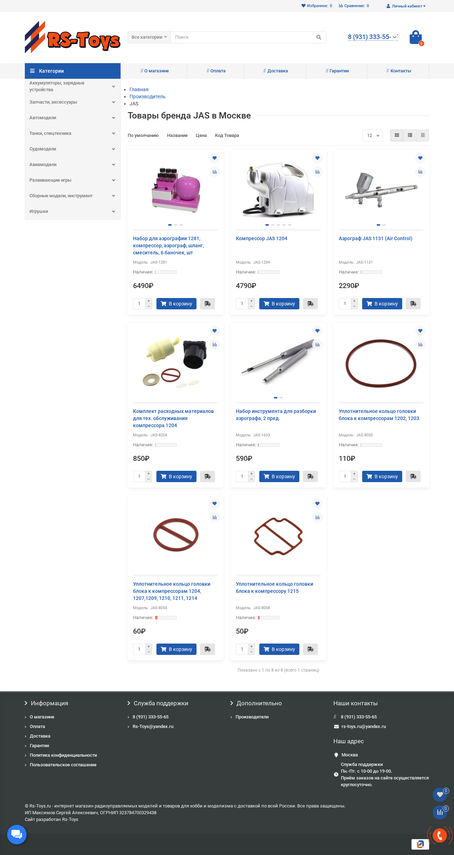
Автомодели (42, 117)
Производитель (147, 96)
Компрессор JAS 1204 (261, 238)
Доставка (277, 70)
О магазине (156, 70)
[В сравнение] (214, 171)
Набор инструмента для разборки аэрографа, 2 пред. (276, 414)
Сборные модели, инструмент (61, 195)
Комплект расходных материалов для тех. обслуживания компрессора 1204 (173, 418)
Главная (139, 89)
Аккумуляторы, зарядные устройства (56, 86)
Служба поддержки (161, 703)
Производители (252, 716)
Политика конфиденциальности (63, 755)
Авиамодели (42, 164)
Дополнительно (259, 703)
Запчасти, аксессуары (53, 102)
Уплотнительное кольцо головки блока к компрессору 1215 (274, 587)
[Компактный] (422, 135)
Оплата (218, 70)
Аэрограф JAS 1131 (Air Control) (376, 238)
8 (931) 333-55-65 (150, 716)
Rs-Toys (70, 819)
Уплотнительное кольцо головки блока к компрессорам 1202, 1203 (379, 414)
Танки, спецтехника (50, 133)
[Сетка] (397, 135)
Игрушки (38, 211)
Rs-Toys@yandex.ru (153, 726)
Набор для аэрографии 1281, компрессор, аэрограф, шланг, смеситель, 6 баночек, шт (168, 245)
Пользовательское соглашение (63, 764)
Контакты (401, 70)
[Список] (410, 135)
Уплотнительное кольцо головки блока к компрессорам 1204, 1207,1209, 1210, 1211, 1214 (171, 591)
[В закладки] (214, 158)
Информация (49, 703)
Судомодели (42, 148)
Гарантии (339, 70)
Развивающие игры (50, 180)
